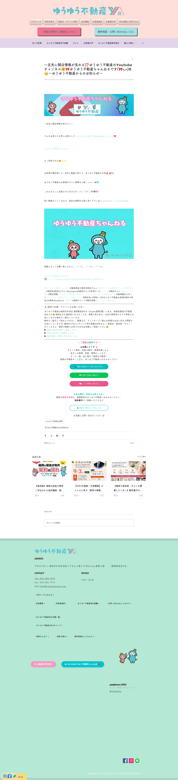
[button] (143, 43)
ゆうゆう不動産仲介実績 (57, 43)
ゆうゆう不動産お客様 (54, 421)
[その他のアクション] (132, 59)
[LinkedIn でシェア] (57, 435)
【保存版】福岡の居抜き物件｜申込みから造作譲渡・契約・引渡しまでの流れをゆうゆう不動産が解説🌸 (49, 488)
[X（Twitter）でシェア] (51, 435)
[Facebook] (125, 760)
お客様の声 (88, 43)
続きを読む (129, 43)
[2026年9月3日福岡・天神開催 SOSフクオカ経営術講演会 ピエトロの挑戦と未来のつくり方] (89, 471)
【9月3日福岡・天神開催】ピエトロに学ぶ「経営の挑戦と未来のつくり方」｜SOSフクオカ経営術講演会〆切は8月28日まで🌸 (88, 488)
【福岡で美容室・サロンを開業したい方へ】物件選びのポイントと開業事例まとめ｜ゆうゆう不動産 (128, 488)
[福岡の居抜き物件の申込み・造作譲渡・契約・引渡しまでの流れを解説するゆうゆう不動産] (49, 471)
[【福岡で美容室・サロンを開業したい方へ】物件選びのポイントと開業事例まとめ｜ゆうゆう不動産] (128, 471)
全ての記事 (37, 43)
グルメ (76, 43)
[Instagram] (131, 760)
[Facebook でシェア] (45, 435)
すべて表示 (141, 456)
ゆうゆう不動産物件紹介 (108, 43)
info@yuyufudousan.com (53, 586)
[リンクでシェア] (63, 435)
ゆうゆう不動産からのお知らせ (56, 427)
